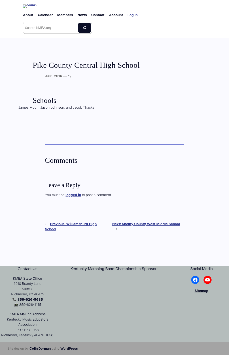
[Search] (84, 28)
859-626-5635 (30, 299)
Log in (132, 15)
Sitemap (201, 291)
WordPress (69, 348)
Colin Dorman (40, 348)
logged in (73, 195)
